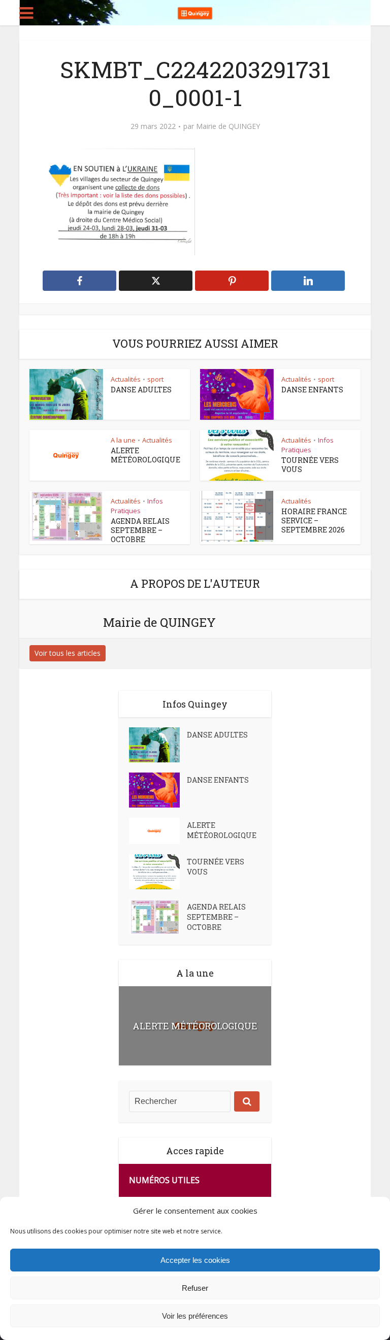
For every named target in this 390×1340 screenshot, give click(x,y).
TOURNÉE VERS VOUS (310, 464)
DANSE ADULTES (141, 389)
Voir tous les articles (68, 653)
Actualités (126, 379)
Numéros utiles (164, 1180)
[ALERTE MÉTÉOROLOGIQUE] (158, 831)
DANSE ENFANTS (312, 389)
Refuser (195, 1288)
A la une (123, 440)
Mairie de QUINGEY (228, 126)
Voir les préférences (195, 1316)
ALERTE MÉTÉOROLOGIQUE (145, 455)
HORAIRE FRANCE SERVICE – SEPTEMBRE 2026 (314, 520)
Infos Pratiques (307, 445)
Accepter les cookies (195, 1260)
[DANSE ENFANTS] (158, 790)
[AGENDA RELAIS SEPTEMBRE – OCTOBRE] (158, 916)
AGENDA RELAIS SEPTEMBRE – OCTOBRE (140, 530)
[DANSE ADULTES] (158, 744)
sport (155, 379)
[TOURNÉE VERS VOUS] (158, 871)
